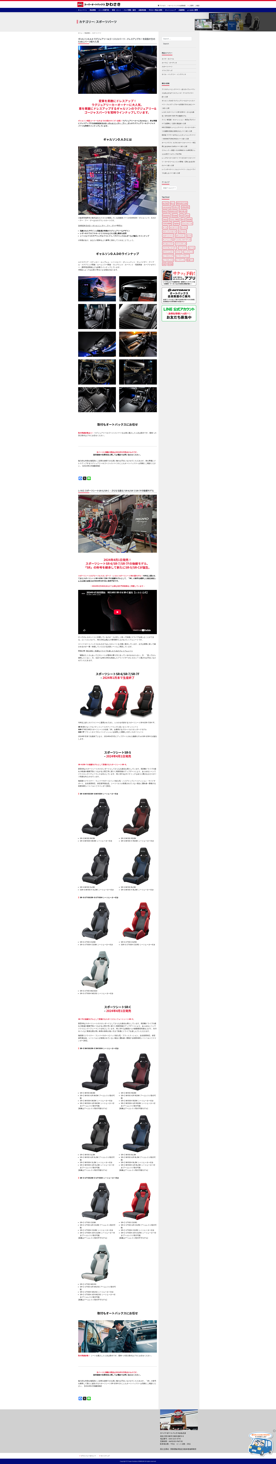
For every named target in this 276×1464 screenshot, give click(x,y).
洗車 (164, 264)
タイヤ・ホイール (168, 59)
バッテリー (182, 248)
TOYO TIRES (174, 219)
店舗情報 (182, 10)
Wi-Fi (183, 219)
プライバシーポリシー (88, 1456)
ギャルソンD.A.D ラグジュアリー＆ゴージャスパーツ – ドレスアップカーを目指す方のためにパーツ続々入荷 (116, 40)
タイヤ (189, 236)
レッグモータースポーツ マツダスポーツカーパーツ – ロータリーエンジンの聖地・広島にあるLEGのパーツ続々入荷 (178, 161)
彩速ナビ (190, 260)
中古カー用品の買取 (155, 10)
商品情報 (93, 10)
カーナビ (184, 227)
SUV (181, 215)
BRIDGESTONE (182, 203)
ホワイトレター (168, 252)
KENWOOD (173, 211)
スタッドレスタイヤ (169, 231)
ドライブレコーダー (169, 248)
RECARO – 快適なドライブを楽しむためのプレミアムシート (109, 651)
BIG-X (172, 203)
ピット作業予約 (104, 10)
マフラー (179, 252)
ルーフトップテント (182, 256)
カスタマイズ (174, 227)
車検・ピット (116, 10)
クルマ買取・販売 (130, 10)
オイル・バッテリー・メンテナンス (174, 74)
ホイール (192, 248)
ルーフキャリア (168, 256)
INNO (165, 211)
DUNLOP (176, 207)
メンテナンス (188, 252)
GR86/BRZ (185, 207)
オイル (165, 227)
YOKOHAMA (167, 223)
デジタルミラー (168, 244)
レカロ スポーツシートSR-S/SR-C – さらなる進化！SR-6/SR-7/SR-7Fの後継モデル (116, 490)
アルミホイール (187, 223)
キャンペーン (82, 10)
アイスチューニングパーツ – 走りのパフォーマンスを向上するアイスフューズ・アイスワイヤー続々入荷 (178, 93)
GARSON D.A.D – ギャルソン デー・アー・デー (112, 123)
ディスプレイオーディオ (182, 240)
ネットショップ (170, 10)
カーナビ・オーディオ (169, 63)
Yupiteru (177, 223)
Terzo (187, 215)
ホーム (80, 33)
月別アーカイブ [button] (168, 188)
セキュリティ (180, 236)
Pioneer (175, 215)
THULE (165, 219)
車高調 (170, 264)
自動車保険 (142, 10)
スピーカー (182, 231)
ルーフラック (180, 260)
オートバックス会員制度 (177, 5)
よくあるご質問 (192, 10)
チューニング (167, 240)
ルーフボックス (168, 260)
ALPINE (165, 203)
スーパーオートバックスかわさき (99, 4)
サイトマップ (105, 1456)
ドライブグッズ (167, 70)
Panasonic (166, 215)
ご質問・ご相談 (194, 5)
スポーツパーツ (167, 66)
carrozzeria (167, 207)
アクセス (163, 5)
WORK (189, 219)
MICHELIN (183, 211)
